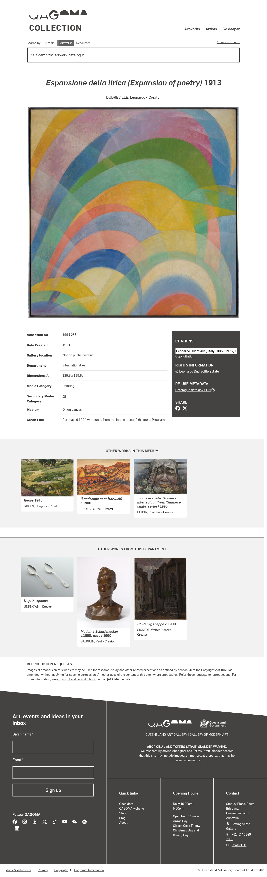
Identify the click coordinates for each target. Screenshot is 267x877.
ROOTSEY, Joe (91, 509)
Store (122, 813)
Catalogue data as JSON (193, 390)
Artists (211, 28)
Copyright (61, 870)
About (123, 822)
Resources (83, 43)
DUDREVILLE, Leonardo (125, 97)
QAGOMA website (131, 808)
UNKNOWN (31, 606)
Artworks (192, 28)
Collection (55, 27)
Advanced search (228, 42)
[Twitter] (184, 409)
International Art (75, 365)
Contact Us (239, 845)
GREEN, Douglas (35, 506)
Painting (68, 385)
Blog (122, 818)
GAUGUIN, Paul (91, 641)
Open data (126, 804)
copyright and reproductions (76, 679)
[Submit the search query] (30, 55)
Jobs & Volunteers (18, 870)
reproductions (220, 674)
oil (64, 396)
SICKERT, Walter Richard (154, 630)
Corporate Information (89, 870)
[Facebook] (177, 409)
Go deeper (231, 28)
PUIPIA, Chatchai (148, 512)
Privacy (43, 870)
